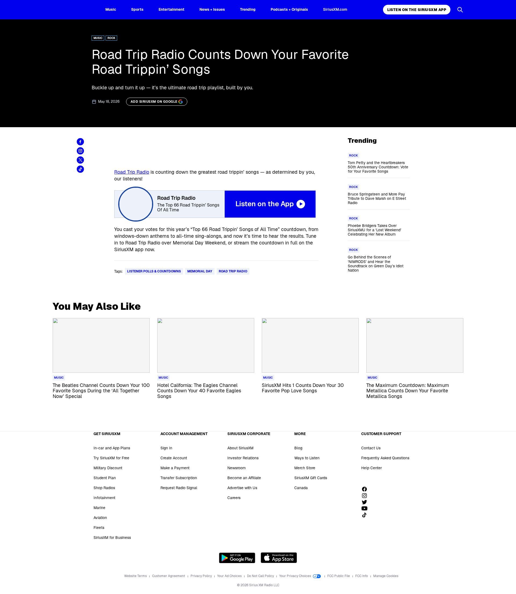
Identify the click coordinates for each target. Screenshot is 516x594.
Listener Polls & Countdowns (154, 271)
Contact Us (371, 448)
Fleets (99, 527)
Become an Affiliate (244, 477)
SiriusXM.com (335, 9)
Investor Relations (243, 458)
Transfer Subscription (178, 477)
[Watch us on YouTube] (366, 508)
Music (110, 9)
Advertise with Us (242, 487)
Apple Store (279, 557)
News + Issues (212, 9)
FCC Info (362, 576)
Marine (99, 507)
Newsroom (236, 467)
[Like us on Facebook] (366, 489)
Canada (301, 487)
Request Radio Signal (178, 487)
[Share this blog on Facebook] (80, 141)
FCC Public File (339, 576)
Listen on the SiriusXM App (416, 9)
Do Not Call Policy (261, 576)
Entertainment (171, 9)
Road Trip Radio (131, 172)
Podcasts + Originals (289, 9)
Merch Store (304, 467)
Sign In (166, 448)
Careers (234, 497)
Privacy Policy (202, 576)
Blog (298, 448)
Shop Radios (104, 487)
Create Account (173, 458)
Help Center (371, 467)
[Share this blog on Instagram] (80, 151)
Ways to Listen (307, 458)
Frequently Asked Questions (385, 458)
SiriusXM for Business (112, 537)
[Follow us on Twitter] (366, 502)
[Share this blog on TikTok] (80, 169)
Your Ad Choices (229, 576)
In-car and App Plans (112, 448)
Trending (248, 9)
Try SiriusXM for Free (111, 458)
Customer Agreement (169, 576)
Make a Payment (174, 467)
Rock (111, 38)
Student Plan (105, 477)
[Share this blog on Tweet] (80, 160)
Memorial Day (199, 271)
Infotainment (104, 497)
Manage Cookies (385, 576)
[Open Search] (460, 9)
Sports (137, 9)
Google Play (237, 557)
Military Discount (108, 467)
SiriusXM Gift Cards (310, 477)
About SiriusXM (240, 448)
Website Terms (136, 576)
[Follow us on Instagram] (366, 495)
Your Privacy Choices (295, 576)
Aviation (100, 517)
